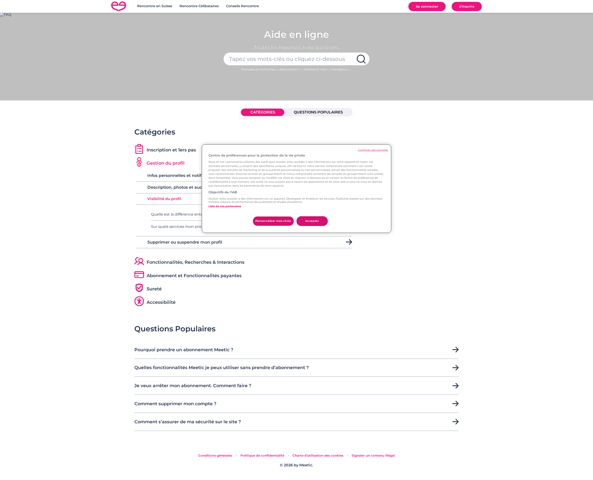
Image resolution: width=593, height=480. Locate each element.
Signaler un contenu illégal (373, 455)
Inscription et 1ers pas (171, 150)
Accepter (312, 221)
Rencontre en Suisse (154, 6)
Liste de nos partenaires (224, 206)
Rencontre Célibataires (199, 6)
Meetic (305, 465)
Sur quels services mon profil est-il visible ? (190, 226)
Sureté (154, 289)
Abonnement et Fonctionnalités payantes (194, 275)
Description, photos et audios (177, 187)
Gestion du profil (166, 163)
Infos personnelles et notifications (182, 175)
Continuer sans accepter (373, 149)
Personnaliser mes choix (273, 221)
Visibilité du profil (164, 199)
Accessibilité (161, 302)
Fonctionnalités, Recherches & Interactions (195, 262)
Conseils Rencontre (242, 6)
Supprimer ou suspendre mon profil (184, 242)
